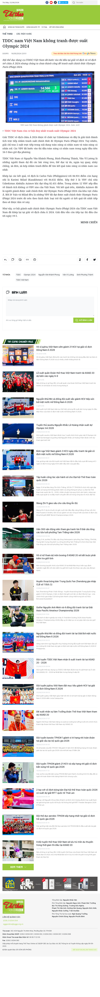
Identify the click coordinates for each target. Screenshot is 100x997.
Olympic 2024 (29, 275)
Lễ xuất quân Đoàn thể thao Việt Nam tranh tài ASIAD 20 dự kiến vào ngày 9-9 (65, 374)
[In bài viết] (35, 260)
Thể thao (7, 34)
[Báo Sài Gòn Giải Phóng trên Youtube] (51, 2)
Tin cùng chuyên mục (20, 341)
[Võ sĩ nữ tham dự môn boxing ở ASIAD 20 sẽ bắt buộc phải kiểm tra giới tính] (18, 564)
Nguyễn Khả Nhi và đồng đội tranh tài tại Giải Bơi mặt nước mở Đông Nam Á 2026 (66, 635)
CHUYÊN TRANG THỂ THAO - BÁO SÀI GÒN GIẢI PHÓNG (13, 15)
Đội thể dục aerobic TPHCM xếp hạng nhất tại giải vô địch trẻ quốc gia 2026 (65, 817)
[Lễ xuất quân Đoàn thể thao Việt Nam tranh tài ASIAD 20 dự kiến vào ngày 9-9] (18, 381)
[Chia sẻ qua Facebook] (87, 260)
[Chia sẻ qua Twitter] (95, 260)
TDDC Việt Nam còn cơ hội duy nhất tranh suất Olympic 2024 (40, 130)
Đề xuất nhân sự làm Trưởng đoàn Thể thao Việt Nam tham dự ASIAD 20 (66, 713)
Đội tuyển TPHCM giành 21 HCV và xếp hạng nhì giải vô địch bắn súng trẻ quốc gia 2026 (66, 765)
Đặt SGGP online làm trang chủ (84, 950)
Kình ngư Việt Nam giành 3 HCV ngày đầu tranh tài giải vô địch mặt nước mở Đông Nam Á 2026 (65, 453)
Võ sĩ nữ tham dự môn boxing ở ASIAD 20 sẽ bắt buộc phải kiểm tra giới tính (66, 557)
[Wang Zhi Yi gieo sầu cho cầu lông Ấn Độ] (18, 512)
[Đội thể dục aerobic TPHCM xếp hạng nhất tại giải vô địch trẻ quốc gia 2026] (18, 824)
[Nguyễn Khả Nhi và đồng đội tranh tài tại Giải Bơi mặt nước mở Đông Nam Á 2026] (18, 642)
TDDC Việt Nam (22, 280)
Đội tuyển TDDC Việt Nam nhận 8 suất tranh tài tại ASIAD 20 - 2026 (65, 661)
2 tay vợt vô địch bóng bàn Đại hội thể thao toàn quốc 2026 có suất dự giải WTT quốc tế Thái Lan (66, 791)
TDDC (18, 275)
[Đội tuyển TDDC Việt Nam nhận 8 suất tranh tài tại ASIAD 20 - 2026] (18, 668)
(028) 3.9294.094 (10, 920)
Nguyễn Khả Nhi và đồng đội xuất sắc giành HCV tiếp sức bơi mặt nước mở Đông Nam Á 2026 (65, 400)
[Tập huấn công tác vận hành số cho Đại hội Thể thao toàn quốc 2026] (18, 486)
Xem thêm (16, 867)
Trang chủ (4, 27)
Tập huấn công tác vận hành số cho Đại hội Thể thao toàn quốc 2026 (66, 479)
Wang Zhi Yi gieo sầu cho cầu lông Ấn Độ (57, 503)
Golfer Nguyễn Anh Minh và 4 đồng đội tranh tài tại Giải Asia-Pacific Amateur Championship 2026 (64, 609)
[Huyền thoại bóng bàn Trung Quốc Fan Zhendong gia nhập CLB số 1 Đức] (18, 590)
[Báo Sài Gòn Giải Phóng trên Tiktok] (55, 2)
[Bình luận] (13, 260)
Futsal (44, 27)
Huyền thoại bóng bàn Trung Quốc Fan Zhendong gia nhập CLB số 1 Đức (66, 583)
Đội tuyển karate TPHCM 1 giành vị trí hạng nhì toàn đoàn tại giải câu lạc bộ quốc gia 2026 (65, 739)
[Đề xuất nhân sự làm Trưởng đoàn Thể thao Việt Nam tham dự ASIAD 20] (18, 720)
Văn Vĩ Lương (68, 275)
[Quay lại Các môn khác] (5, 260)
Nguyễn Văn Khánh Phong (49, 275)
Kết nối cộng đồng (56, 27)
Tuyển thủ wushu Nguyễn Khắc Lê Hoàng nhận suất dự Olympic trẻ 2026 (64, 426)
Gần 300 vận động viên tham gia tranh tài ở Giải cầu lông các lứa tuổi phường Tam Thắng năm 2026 (65, 531)
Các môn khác (24, 34)
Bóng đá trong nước (16, 27)
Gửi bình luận (85, 320)
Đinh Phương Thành (85, 275)
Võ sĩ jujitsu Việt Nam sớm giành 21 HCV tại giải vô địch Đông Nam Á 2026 (64, 348)
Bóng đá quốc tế (33, 27)
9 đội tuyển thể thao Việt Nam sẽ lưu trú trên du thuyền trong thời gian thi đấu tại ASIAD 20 (64, 843)
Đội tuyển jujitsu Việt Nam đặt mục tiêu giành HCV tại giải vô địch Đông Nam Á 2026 (65, 687)
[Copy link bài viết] (27, 260)
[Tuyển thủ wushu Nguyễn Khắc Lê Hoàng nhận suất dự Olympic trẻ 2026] (18, 434)
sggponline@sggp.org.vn (13, 924)
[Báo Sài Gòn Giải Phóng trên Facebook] (47, 2)
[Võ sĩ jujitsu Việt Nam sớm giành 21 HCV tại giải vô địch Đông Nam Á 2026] (18, 355)
